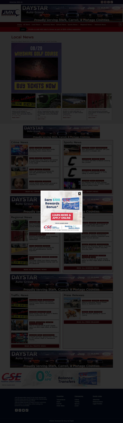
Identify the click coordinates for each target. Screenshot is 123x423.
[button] (79, 193)
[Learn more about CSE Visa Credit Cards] (61, 211)
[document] (61, 211)
